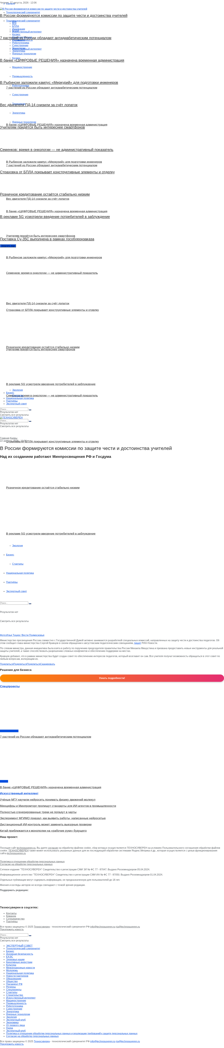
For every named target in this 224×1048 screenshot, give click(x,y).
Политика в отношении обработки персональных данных (32, 861)
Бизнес (10, 554)
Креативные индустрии (19, 962)
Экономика (12, 1022)
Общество (12, 981)
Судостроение (14, 1008)
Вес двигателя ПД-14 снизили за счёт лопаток (39, 105)
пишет (137, 643)
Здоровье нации (9, 731)
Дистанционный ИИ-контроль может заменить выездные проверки (46, 824)
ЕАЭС (9, 956)
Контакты (11, 913)
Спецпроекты (13, 989)
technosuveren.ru (26, 848)
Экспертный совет (16, 591)
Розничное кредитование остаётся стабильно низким (45, 194)
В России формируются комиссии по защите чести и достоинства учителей (63, 15)
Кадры (13, 438)
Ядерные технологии (18, 1014)
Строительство (14, 995)
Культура (11, 965)
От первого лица (15, 1025)
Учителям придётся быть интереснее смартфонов (42, 127)
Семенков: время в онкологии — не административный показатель (56, 150)
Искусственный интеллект (21, 998)
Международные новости (20, 967)
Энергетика (12, 1011)
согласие (53, 848)
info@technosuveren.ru (102, 926)
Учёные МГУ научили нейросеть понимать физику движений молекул (47, 799)
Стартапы (17, 564)
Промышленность (16, 1003)
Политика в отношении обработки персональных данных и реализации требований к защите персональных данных (71, 1033)
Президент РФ (14, 984)
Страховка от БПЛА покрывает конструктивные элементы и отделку (57, 172)
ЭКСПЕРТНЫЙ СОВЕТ (19, 945)
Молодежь (12, 970)
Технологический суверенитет (23, 948)
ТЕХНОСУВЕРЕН (18, 850)
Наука (9, 1028)
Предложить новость (12, 929)
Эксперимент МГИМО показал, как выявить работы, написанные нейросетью (53, 818)
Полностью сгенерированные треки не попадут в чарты (38, 812)
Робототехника (14, 1006)
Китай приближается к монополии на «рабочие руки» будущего (43, 830)
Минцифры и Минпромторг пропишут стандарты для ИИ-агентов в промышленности (58, 805)
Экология (17, 545)
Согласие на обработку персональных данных (26, 864)
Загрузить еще (8, 246)
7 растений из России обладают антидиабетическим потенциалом (55, 38)
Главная (4, 438)
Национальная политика (20, 573)
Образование (13, 978)
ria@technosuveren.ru (128, 926)
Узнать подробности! (112, 678)
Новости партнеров (17, 976)
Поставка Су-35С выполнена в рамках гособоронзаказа (47, 239)
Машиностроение (16, 1000)
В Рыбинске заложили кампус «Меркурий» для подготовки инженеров (59, 82)
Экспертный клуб (16, 1019)
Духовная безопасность (19, 954)
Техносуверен (42, 926)
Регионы (11, 987)
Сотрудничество (15, 919)
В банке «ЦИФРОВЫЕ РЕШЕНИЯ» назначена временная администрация (62, 60)
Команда (11, 916)
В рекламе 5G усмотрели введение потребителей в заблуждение (55, 217)
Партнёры (12, 582)
